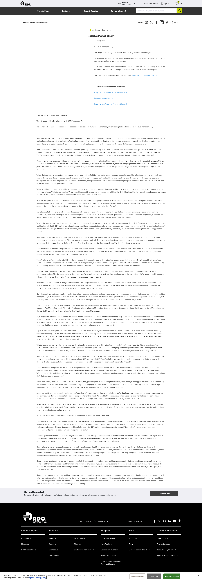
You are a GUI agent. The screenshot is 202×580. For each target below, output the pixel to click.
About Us (53, 538)
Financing (25, 544)
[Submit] (179, 10)
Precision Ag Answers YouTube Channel (110, 104)
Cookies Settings (137, 576)
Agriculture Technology (101, 30)
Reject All (154, 576)
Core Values (54, 555)
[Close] (198, 575)
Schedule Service (108, 538)
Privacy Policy (162, 538)
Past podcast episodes (103, 98)
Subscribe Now (164, 493)
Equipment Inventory (109, 550)
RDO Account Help (28, 550)
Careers (52, 544)
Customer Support (28, 538)
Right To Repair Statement (167, 555)
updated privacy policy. (37, 578)
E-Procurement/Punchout (139, 550)
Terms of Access (163, 544)
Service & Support (118, 11)
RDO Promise (79, 538)
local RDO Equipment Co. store (144, 75)
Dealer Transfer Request (84, 550)
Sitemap (77, 544)
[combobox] (159, 10)
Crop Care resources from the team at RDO (111, 92)
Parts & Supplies (91, 11)
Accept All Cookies (172, 576)
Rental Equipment (108, 555)
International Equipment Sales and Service (111, 562)
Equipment (66, 11)
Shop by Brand (43, 11)
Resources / (35, 22)
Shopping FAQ (134, 538)
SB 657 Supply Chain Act (166, 550)
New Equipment (107, 544)
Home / (26, 22)
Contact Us (53, 550)
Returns (132, 544)
